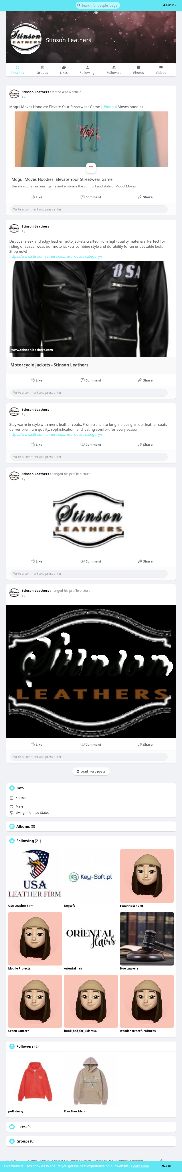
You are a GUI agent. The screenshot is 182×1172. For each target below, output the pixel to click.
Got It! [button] (166, 1166)
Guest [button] (169, 5)
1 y (23, 97)
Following (25, 841)
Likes (21, 1127)
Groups (22, 1141)
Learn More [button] (140, 1166)
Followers (25, 1046)
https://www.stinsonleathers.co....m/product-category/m (57, 256)
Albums (23, 826)
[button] (98, 5)
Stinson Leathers (68, 40)
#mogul (110, 106)
